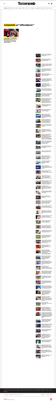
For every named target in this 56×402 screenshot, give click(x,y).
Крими (23, 8)
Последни (6, 8)
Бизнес (26, 8)
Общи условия (12, 399)
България (13, 8)
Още (50, 8)
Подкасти (33, 8)
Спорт (9, 8)
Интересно (47, 8)
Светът (16, 8)
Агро (29, 8)
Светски (42, 8)
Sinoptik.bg (5, 391)
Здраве (20, 8)
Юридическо (37, 8)
